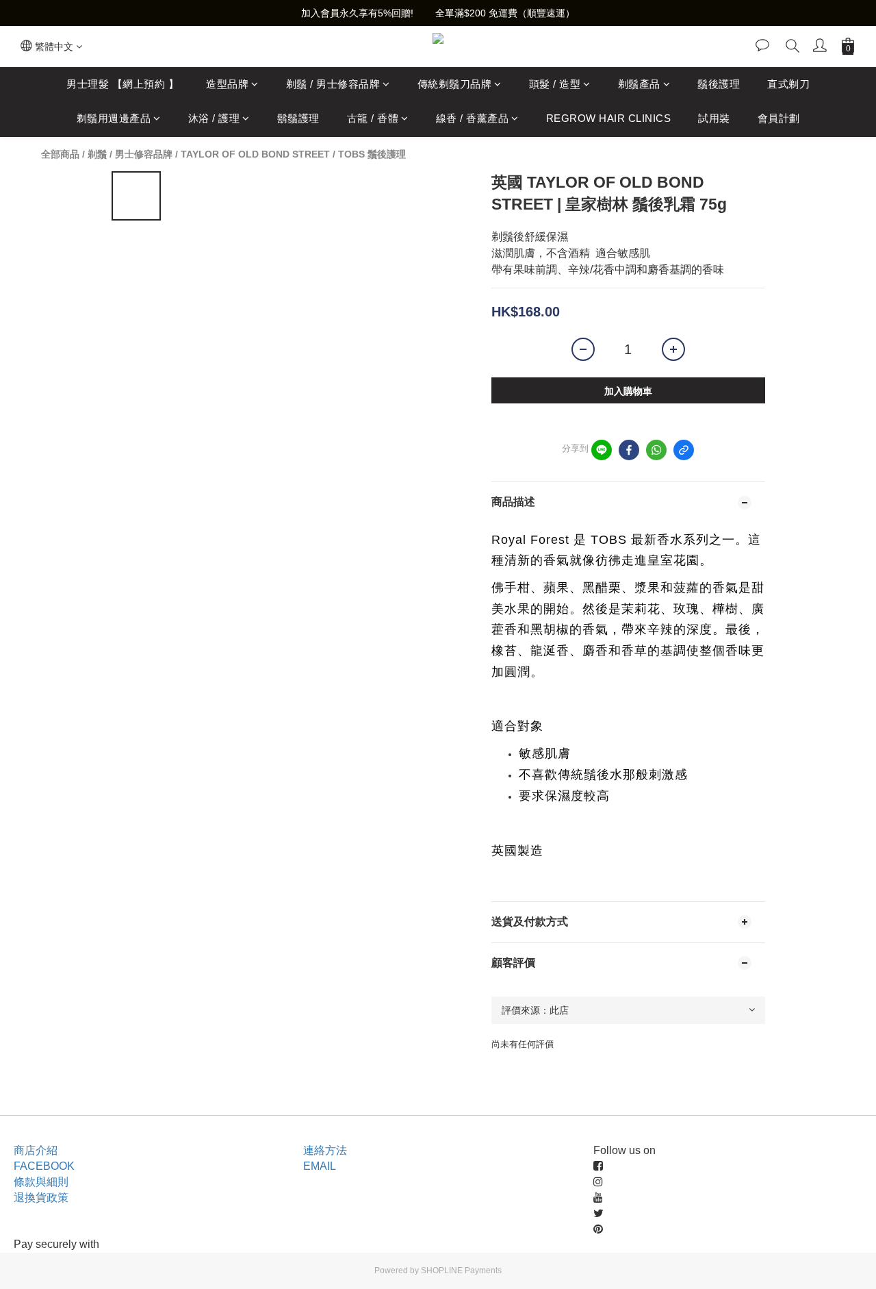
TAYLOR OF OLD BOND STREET (255, 154)
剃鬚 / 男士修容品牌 (333, 84)
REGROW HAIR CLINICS (608, 119)
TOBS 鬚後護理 (372, 154)
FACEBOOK (44, 1166)
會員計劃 (779, 119)
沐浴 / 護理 (214, 119)
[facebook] (629, 450)
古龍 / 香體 (373, 119)
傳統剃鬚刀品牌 (454, 84)
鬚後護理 (718, 84)
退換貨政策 (41, 1197)
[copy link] (683, 450)
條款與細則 (41, 1182)
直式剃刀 (788, 84)
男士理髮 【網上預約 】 (122, 84)
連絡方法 (325, 1150)
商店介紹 (35, 1150)
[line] (601, 450)
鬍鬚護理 (298, 119)
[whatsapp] (656, 450)
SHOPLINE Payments (461, 1270)
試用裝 (714, 119)
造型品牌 (227, 84)
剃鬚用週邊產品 (114, 119)
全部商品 (60, 154)
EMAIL (319, 1166)
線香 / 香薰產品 (472, 119)
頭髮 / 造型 (555, 84)
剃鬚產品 (639, 84)
